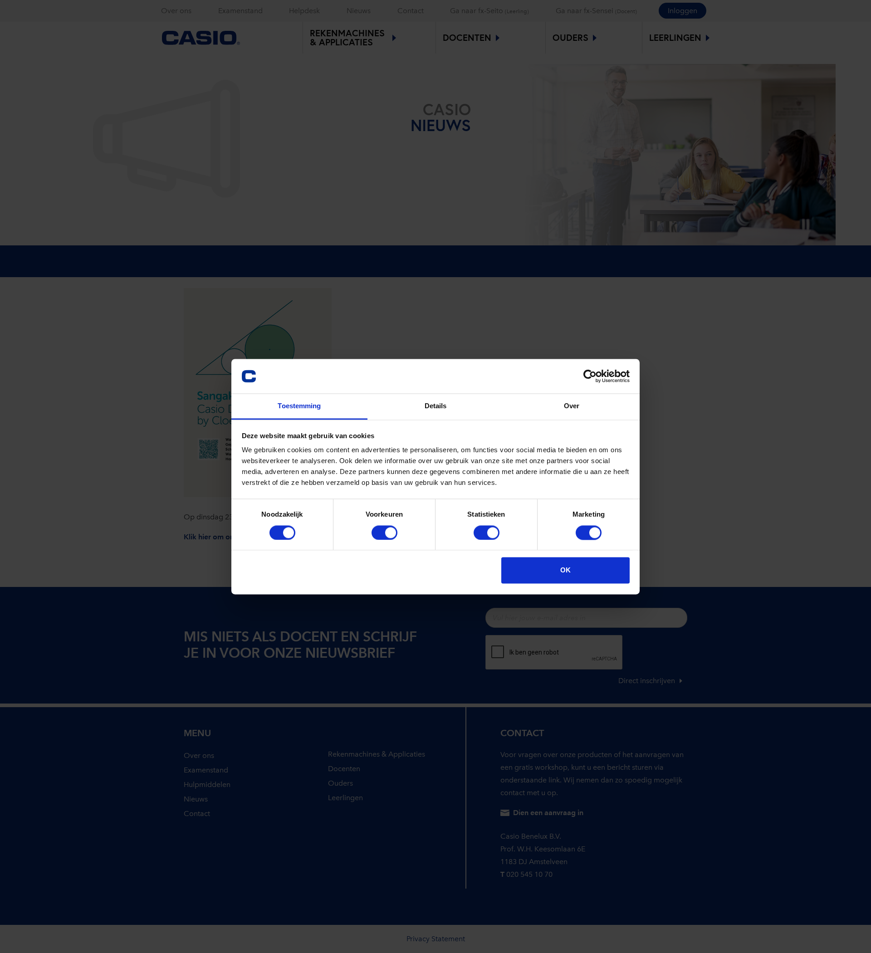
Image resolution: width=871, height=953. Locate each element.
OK (565, 570)
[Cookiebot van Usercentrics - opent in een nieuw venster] (590, 376)
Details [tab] (436, 406)
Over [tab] (571, 406)
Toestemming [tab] (299, 406)
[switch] (384, 532)
